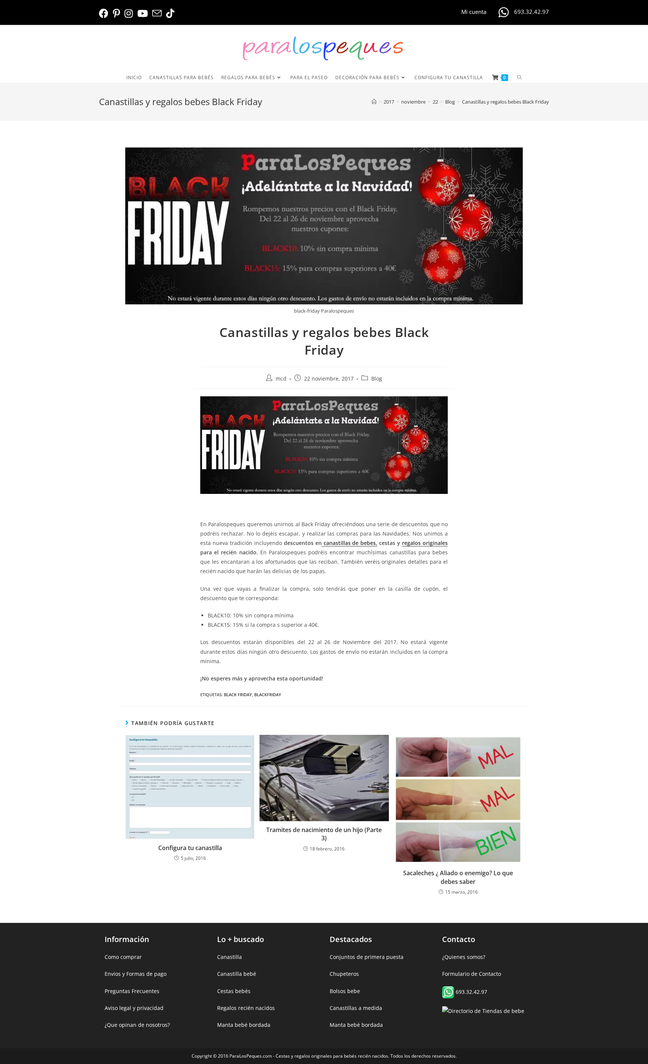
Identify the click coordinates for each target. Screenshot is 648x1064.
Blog (376, 378)
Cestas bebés (233, 991)
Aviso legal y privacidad (134, 1007)
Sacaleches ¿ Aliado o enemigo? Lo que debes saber (458, 877)
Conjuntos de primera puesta (367, 956)
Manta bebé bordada (243, 1024)
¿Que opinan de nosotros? (137, 1024)
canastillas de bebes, (350, 542)
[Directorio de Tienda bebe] (483, 1010)
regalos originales (425, 542)
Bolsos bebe (345, 991)
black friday (238, 694)
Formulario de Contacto (471, 973)
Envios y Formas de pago (135, 973)
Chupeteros (344, 973)
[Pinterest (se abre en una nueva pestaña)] (116, 13)
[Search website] (519, 77)
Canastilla (229, 956)
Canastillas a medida (356, 1007)
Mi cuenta (473, 11)
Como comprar (123, 956)
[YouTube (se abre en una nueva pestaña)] (142, 13)
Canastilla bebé (236, 973)
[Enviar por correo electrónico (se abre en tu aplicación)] (157, 13)
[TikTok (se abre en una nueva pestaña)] (170, 13)
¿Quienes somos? (463, 956)
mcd (281, 378)
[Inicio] (374, 101)
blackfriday (267, 694)
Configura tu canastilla (190, 848)
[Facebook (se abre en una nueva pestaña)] (105, 13)
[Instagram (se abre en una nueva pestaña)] (128, 13)
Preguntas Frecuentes (132, 991)
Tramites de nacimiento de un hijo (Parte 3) (324, 834)
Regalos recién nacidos (246, 1007)
